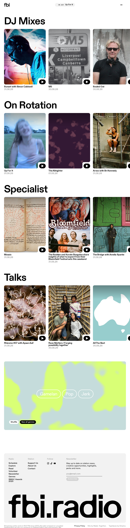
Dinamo (122, 526)
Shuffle (14, 422)
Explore (12, 466)
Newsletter (14, 474)
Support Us (33, 463)
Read (11, 469)
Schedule (13, 463)
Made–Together (99, 526)
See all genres (27, 422)
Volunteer (13, 471)
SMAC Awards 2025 (15, 480)
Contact (31, 469)
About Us (32, 466)
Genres (12, 477)
